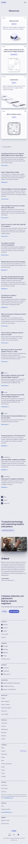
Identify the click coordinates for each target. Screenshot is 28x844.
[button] (14, 544)
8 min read (4, 165)
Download (13, 54)
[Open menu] (25, 2)
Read (13, 82)
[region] (14, 544)
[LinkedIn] (18, 834)
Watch (13, 24)
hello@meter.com (8, 798)
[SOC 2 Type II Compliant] (9, 834)
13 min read (4, 217)
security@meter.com (6, 812)
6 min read (4, 326)
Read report (4, 385)
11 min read (4, 236)
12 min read (4, 343)
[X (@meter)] (14, 834)
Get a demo (13, 611)
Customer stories (7, 530)
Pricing (4, 611)
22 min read (4, 199)
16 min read (4, 255)
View (13, 117)
